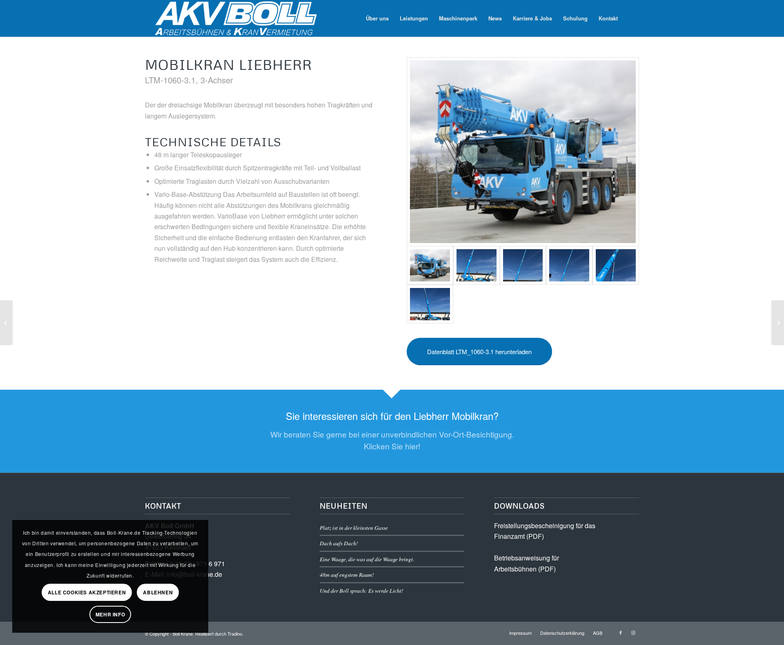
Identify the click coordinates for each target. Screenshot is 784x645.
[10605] (523, 265)
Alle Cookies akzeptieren (87, 592)
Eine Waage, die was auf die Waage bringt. (367, 559)
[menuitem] (377, 18)
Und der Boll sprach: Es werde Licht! (361, 590)
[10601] (430, 304)
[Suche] (631, 18)
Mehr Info (110, 614)
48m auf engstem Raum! (347, 574)
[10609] (615, 265)
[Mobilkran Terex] (6, 322)
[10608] (569, 265)
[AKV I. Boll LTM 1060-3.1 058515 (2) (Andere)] (523, 151)
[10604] (476, 265)
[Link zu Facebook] (621, 632)
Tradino (234, 633)
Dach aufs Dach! (339, 543)
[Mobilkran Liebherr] (777, 322)
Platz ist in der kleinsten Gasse (354, 527)
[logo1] (238, 18)
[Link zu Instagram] (633, 632)
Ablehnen (158, 592)
